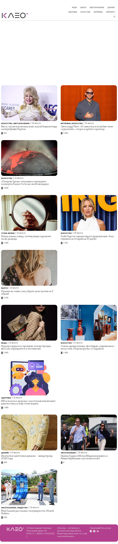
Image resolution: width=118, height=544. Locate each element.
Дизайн (5, 453)
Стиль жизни (7, 233)
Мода (4, 343)
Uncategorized (68, 453)
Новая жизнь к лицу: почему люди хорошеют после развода (26, 237)
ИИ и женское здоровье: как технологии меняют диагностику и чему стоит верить (28, 402)
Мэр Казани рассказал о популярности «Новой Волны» (27, 512)
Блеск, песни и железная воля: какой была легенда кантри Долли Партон (29, 128)
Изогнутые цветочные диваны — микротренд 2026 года (26, 457)
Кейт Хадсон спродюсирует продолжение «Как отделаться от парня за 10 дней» (87, 237)
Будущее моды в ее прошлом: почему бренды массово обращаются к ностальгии (26, 347)
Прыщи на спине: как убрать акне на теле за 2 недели (27, 292)
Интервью (66, 123)
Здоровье (6, 398)
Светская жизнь (21, 123)
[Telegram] (91, 531)
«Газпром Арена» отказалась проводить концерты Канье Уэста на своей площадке (25, 183)
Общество (22, 508)
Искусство (6, 123)
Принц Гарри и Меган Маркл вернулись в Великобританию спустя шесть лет (84, 457)
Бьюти (4, 288)
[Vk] (98, 531)
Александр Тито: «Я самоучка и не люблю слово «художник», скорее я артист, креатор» (87, 128)
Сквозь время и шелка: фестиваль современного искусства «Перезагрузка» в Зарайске (87, 347)
